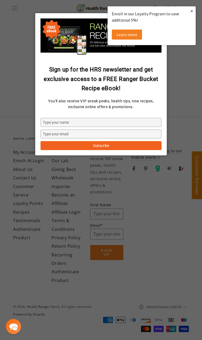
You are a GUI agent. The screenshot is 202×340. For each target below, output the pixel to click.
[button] (13, 326)
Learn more (127, 34)
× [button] (191, 11)
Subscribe (101, 145)
